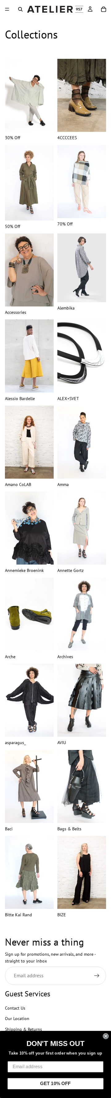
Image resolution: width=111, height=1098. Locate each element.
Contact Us (15, 1008)
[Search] (20, 9)
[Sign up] (96, 975)
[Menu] (7, 9)
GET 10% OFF (55, 1083)
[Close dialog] (106, 1036)
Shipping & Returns (23, 1029)
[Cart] (103, 9)
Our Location (17, 1019)
